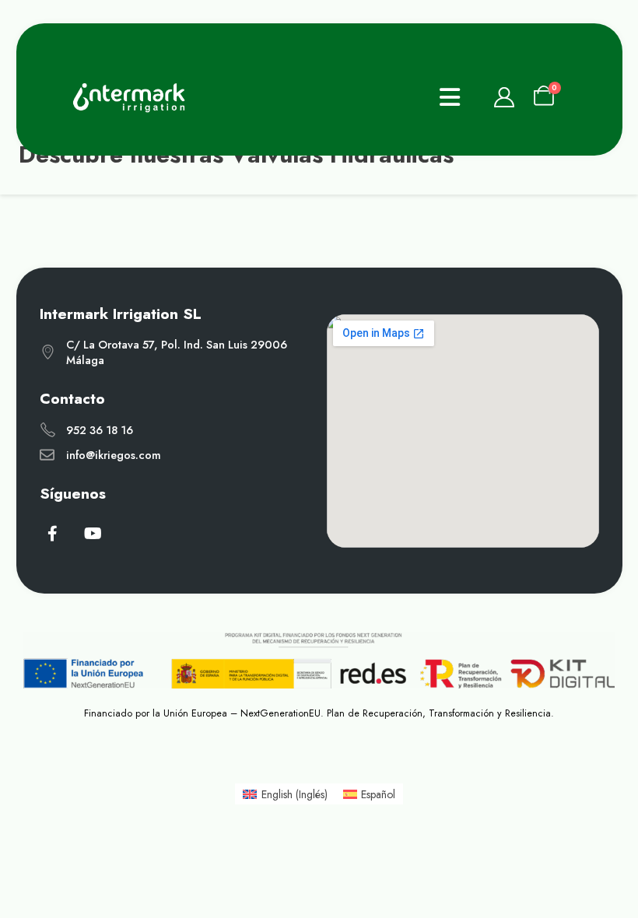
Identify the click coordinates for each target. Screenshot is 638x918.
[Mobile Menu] (449, 97)
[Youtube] (92, 533)
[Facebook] (53, 533)
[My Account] (504, 97)
